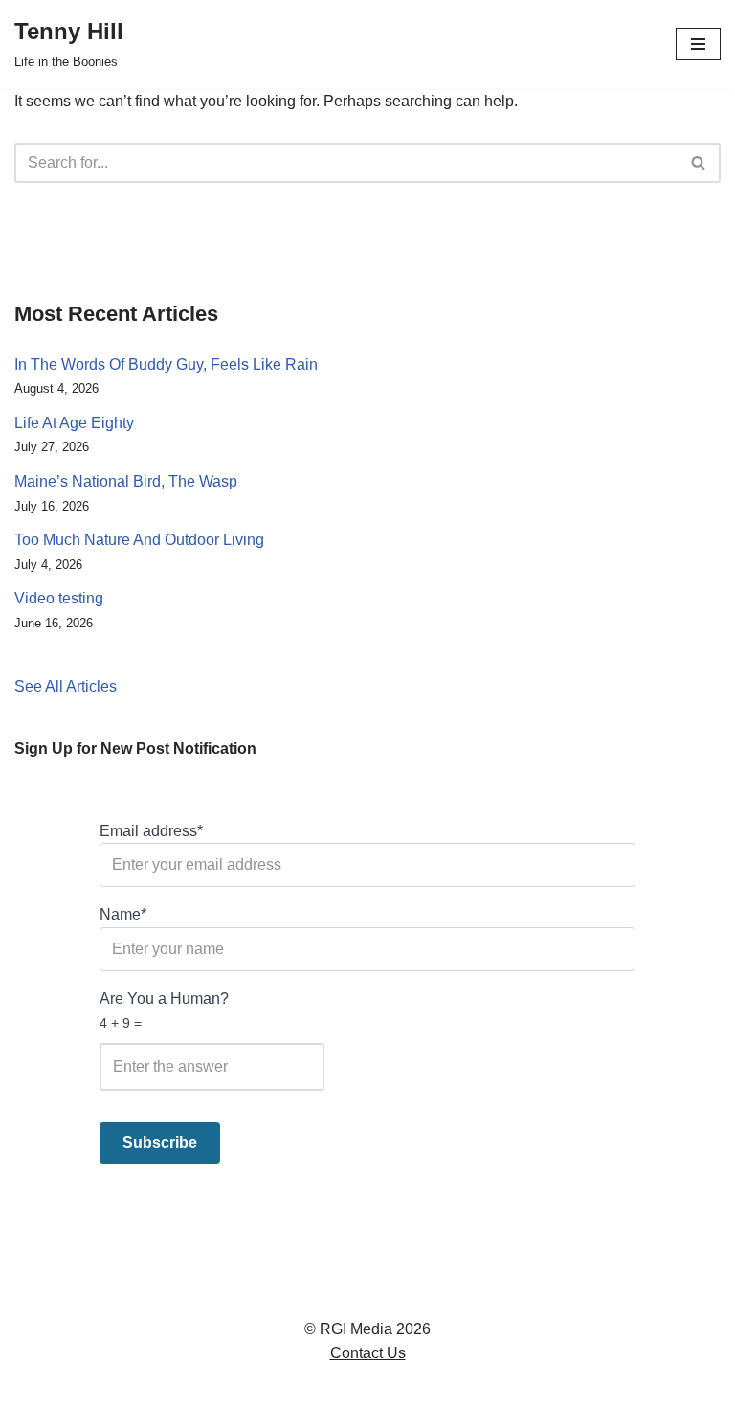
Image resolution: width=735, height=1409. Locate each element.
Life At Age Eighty (74, 423)
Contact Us (368, 1353)
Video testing (58, 598)
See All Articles (65, 686)
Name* (123, 914)
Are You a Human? (164, 1010)
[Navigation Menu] (698, 44)
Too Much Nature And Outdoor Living (139, 540)
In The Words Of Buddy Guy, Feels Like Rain (166, 364)
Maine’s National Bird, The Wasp (125, 481)
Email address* (151, 831)
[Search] (699, 163)
